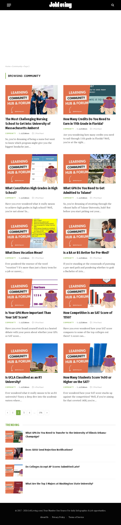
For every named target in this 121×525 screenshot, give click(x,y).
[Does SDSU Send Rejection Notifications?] (14, 454)
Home (8, 66)
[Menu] (9, 5)
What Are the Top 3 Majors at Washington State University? (59, 483)
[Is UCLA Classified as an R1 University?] (31, 358)
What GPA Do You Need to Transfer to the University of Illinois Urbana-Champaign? (66, 434)
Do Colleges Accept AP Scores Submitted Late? (53, 466)
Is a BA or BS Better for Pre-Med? (86, 253)
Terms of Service (76, 517)
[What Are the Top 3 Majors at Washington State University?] (14, 487)
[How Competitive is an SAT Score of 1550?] (89, 293)
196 (40, 412)
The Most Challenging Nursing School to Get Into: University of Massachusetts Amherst (27, 123)
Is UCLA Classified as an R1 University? (23, 379)
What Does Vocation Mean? (24, 253)
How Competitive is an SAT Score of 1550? (87, 315)
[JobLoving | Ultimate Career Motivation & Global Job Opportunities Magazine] (60, 5)
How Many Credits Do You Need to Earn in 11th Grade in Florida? (86, 121)
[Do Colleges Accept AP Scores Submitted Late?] (14, 471)
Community (17, 66)
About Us (44, 517)
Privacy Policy (58, 517)
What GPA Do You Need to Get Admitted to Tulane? (83, 190)
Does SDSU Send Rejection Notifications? (49, 449)
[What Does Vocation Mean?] (31, 233)
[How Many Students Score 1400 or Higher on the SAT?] (89, 358)
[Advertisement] (60, 38)
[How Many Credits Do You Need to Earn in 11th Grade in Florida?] (89, 99)
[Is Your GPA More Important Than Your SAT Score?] (31, 293)
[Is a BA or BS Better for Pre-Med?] (89, 233)
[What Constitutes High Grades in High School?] (31, 168)
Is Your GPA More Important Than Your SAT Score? (28, 315)
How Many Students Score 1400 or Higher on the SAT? (87, 379)
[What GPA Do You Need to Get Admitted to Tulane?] (89, 168)
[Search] (112, 5)
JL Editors (25, 133)
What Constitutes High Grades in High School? (31, 190)
